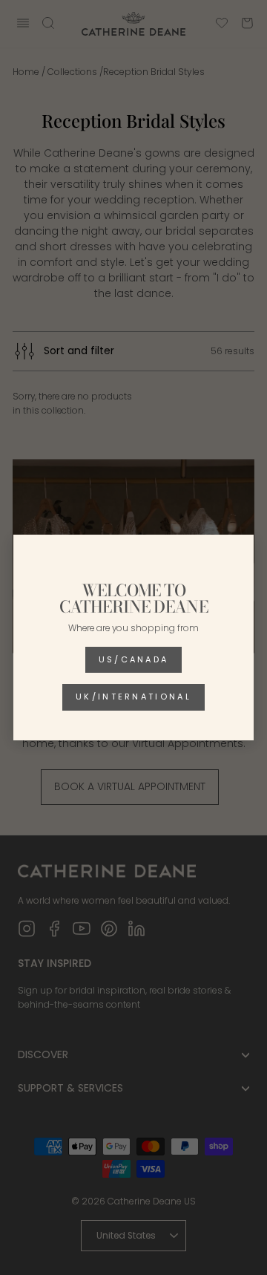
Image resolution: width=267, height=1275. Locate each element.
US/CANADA (134, 659)
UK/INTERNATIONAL (133, 696)
